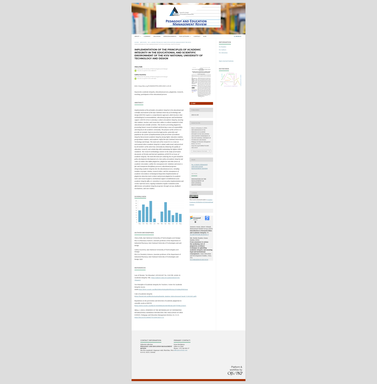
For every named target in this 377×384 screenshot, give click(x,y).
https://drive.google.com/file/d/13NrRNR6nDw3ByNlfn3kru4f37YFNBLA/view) (160, 306)
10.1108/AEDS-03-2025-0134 (199, 260)
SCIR (204, 36)
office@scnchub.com (180, 350)
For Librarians (223, 53)
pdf (193, 103)
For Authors (222, 50)
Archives (156, 36)
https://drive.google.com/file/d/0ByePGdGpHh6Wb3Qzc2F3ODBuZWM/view (163, 289)
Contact (197, 36)
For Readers (222, 47)
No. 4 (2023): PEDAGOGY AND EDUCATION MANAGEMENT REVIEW (169, 42)
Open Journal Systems (226, 61)
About (137, 36)
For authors (184, 36)
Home (137, 42)
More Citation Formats (200, 151)
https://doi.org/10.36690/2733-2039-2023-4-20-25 (154, 86)
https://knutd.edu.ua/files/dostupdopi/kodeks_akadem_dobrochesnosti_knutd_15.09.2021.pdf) (165, 296)
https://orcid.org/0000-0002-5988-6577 (146, 70)
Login (233, 5)
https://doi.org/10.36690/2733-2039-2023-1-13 (149, 317)
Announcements (169, 36)
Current (147, 36)
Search (238, 36)
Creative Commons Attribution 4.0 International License (201, 202)
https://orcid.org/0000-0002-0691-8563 (146, 78)
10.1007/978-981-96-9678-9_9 (199, 235)
